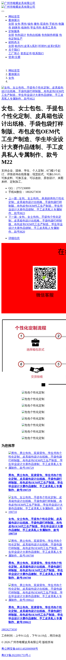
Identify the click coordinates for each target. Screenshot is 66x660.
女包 (11, 77)
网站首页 (14, 16)
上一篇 (36, 206)
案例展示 (14, 74)
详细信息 (14, 238)
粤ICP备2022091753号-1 (16, 655)
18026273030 (9, 629)
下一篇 (35, 224)
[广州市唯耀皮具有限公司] (33, 5)
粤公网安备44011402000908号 (19, 648)
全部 (11, 23)
